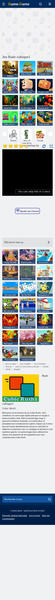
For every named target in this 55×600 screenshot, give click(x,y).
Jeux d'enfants (39, 364)
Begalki (16, 369)
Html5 (8, 369)
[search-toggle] (40, 4)
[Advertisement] (41, 30)
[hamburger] (3, 4)
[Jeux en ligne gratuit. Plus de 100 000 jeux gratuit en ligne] (18, 4)
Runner (8, 367)
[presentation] (4, 134)
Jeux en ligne (10, 364)
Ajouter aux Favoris (29, 211)
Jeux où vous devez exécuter (27, 367)
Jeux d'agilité (25, 364)
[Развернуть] (51, 146)
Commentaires (8, 519)
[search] (49, 499)
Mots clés (46, 516)
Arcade (45, 367)
